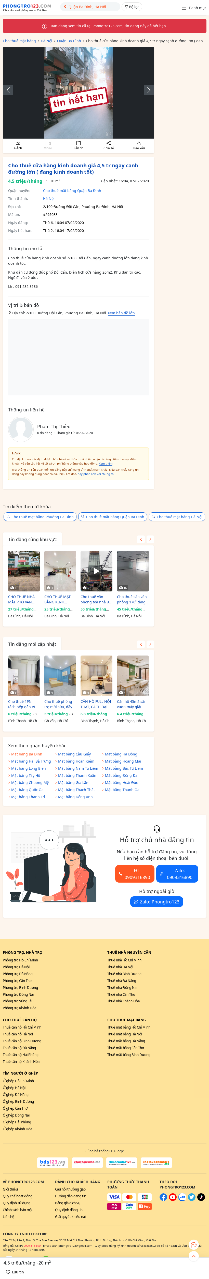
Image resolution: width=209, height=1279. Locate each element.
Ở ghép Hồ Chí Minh (18, 1081)
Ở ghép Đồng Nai (16, 1115)
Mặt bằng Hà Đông (121, 754)
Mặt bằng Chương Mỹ (30, 782)
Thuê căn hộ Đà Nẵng (19, 1048)
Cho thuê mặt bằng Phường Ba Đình (42, 516)
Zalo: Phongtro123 (159, 902)
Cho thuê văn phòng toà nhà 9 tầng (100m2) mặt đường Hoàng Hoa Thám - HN (96, 599)
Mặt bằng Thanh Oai (122, 789)
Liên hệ (8, 1216)
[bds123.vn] (52, 1162)
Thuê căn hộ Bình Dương (22, 1041)
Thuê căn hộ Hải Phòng (20, 1054)
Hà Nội (49, 198)
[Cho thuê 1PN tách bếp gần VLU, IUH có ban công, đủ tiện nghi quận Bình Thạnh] (24, 676)
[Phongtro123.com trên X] (191, 1199)
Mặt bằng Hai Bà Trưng (31, 761)
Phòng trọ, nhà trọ (22, 952)
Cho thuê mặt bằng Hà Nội (179, 516)
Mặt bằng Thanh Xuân (77, 775)
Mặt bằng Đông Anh (75, 796)
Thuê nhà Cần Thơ (121, 994)
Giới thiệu (10, 1189)
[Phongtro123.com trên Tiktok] (201, 1199)
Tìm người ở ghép (20, 1073)
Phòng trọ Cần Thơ (17, 980)
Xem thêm (105, 463)
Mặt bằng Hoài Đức (121, 782)
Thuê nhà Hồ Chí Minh (124, 960)
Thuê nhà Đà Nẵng (121, 980)
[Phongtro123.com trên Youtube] (173, 1199)
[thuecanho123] (121, 1162)
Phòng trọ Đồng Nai (18, 994)
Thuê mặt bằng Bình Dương (128, 1054)
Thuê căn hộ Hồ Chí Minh (22, 1027)
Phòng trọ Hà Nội (16, 967)
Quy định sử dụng (16, 1203)
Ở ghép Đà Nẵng (16, 1094)
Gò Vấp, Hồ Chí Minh (56, 721)
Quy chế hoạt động (17, 1196)
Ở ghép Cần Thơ (15, 1108)
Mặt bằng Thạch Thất (76, 789)
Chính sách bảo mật (18, 1210)
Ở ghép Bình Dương (18, 1101)
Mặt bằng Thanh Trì (28, 796)
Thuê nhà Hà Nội (120, 967)
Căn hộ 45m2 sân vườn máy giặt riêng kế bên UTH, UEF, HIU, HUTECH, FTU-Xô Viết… (133, 704)
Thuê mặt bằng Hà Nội (124, 1034)
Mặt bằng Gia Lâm (73, 782)
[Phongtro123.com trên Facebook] (163, 1199)
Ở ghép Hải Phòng (17, 1122)
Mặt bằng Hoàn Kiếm (76, 761)
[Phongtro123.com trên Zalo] (182, 1199)
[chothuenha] (87, 1162)
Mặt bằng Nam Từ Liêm (78, 768)
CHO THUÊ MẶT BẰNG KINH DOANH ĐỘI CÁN (58, 599)
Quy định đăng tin (69, 1210)
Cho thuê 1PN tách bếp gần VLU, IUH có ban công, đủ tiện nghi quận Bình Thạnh (23, 704)
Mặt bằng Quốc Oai (28, 789)
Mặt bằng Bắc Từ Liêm (124, 768)
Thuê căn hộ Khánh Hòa (21, 1061)
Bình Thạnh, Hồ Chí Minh (23, 721)
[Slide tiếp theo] (146, 90)
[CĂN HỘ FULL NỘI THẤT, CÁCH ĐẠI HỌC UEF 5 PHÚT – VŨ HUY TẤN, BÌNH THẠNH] (96, 676)
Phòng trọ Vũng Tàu (18, 1001)
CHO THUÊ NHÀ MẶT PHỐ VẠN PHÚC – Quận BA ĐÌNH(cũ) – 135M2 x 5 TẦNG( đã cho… (24, 599)
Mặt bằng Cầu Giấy (74, 754)
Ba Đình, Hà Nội (20, 616)
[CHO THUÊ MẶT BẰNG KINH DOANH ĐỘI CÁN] (60, 571)
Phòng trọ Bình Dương (20, 987)
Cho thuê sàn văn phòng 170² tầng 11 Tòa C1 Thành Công (132, 599)
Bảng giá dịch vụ (67, 1203)
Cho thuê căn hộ (20, 1019)
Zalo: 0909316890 (179, 873)
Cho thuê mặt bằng (126, 1019)
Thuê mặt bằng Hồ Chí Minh (128, 1027)
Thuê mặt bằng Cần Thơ (125, 1048)
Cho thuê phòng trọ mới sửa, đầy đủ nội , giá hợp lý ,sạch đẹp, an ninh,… (59, 704)
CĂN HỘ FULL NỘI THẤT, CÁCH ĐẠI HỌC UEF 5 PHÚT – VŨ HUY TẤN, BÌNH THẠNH (96, 704)
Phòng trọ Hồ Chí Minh (20, 960)
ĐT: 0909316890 (137, 873)
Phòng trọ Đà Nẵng (18, 974)
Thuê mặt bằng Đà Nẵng (126, 1041)
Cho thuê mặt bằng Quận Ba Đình (72, 190)
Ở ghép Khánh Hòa (17, 1129)
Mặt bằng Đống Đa (121, 775)
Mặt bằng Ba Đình (26, 754)
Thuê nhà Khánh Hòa (123, 1001)
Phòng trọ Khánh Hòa (19, 1008)
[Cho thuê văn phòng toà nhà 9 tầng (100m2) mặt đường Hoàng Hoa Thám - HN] (96, 571)
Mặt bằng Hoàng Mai (123, 761)
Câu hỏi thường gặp (70, 1189)
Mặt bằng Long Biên (28, 768)
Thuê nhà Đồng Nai (122, 987)
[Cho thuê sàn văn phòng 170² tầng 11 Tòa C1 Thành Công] (133, 571)
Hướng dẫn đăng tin (70, 1196)
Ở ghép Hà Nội (14, 1087)
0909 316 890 (32, 1245)
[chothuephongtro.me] (156, 1162)
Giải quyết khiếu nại (70, 1216)
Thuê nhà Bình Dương (124, 974)
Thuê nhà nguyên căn (129, 952)
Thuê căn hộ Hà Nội (18, 1034)
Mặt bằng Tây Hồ (25, 775)
